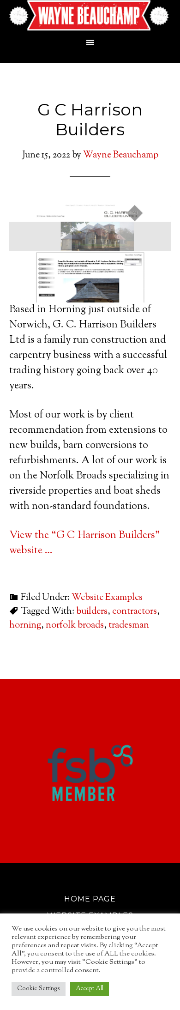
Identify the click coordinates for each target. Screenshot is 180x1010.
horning (25, 625)
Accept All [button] (89, 989)
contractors (134, 611)
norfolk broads (75, 625)
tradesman (128, 625)
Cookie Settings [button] (38, 989)
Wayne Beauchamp (90, 16)
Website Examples (107, 598)
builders (92, 611)
